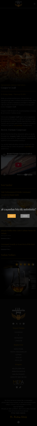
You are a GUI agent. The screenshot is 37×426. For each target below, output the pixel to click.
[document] (18, 213)
